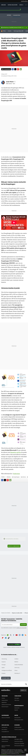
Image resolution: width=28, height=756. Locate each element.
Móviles (9, 477)
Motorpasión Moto (18, 719)
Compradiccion (5, 731)
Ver (15, 546)
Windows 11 (17, 673)
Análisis (16, 659)
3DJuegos (16, 698)
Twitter (15, 69)
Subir (22, 690)
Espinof (16, 710)
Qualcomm (16, 473)
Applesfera (4, 702)
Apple (3, 667)
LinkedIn (6, 637)
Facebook (13, 69)
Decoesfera (4, 729)
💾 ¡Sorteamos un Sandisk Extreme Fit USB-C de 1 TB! (13, 27)
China (4, 31)
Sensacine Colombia (19, 743)
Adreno (24, 477)
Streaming (4, 659)
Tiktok (8, 637)
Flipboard (18, 69)
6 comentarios (6, 69)
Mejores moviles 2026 (17, 613)
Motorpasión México (19, 745)
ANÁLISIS (3, 5)
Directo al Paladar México (6, 746)
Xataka (3, 698)
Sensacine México (18, 741)
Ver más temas (6, 678)
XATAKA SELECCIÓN (12, 5)
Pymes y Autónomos (19, 729)
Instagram (19, 635)
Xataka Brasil (5, 741)
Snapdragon (16, 477)
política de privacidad (22, 627)
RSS (25, 635)
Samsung (16, 667)
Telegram (22, 635)
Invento (9, 31)
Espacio (4, 661)
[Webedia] (24, 1)
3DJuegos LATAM (18, 739)
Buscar (26, 684)
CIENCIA (21, 5)
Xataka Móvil (5, 700)
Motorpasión (17, 717)
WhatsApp (7, 635)
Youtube (16, 635)
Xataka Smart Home (6, 704)
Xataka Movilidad (18, 664)
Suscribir (23, 624)
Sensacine (16, 708)
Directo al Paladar (6, 717)
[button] (11, 82)
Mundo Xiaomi (5, 706)
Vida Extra (16, 700)
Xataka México (5, 739)
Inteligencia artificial (7, 670)
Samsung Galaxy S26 (18, 31)
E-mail (21, 69)
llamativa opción (15, 452)
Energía (3, 664)
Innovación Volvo (16, 15)
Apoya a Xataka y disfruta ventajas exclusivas (14, 647)
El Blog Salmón (17, 727)
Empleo (3, 673)
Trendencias (4, 727)
